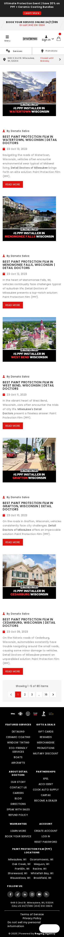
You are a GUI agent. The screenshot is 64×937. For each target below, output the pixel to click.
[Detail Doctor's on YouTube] (39, 894)
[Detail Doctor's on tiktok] (17, 894)
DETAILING (18, 731)
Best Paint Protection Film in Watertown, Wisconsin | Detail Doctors (30, 139)
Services (17, 51)
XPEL (46, 778)
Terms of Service (32, 914)
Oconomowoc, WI (41, 859)
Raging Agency (45, 933)
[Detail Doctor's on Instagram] (32, 894)
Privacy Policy (32, 918)
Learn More (32, 13)
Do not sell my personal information (24, 924)
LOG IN (46, 836)
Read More (13, 184)
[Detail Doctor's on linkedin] (24, 894)
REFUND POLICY (18, 815)
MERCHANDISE (46, 742)
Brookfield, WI (42, 878)
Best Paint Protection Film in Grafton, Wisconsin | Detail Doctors (28, 506)
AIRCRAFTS (18, 762)
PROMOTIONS (46, 748)
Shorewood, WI (17, 873)
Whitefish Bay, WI (42, 873)
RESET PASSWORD (45, 842)
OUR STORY (18, 782)
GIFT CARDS (45, 731)
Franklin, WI (22, 868)
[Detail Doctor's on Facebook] (10, 894)
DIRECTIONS (18, 804)
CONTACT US (18, 787)
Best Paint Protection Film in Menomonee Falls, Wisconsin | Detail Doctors (29, 264)
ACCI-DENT (46, 784)
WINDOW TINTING (18, 742)
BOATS (18, 757)
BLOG (18, 798)
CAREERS (18, 793)
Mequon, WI (41, 864)
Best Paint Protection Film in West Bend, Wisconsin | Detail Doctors (28, 385)
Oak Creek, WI (21, 864)
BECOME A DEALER (45, 800)
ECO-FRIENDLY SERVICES (18, 749)
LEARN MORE (18, 831)
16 (46, 694)
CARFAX (46, 795)
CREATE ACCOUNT (46, 831)
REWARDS (46, 737)
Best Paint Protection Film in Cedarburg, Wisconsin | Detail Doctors (29, 622)
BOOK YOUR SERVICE (18, 836)
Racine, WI (39, 868)
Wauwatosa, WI (20, 878)
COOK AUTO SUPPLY (46, 789)
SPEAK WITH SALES (18, 809)
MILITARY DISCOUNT (45, 753)
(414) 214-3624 (43, 906)
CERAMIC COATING (18, 737)
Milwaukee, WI (17, 859)
